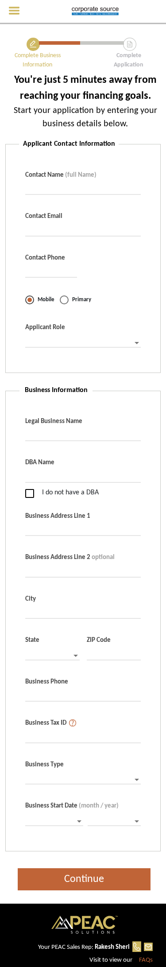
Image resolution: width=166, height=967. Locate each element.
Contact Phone (45, 258)
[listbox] (83, 343)
